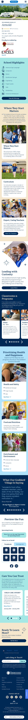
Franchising (19, 687)
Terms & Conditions (18, 709)
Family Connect (20, 682)
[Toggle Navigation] (25, 2)
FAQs (3, 684)
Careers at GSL (20, 678)
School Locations (20, 680)
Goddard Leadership (7, 682)
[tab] (8, 544)
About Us (4, 678)
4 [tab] (15, 341)
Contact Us (19, 684)
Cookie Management (13, 710)
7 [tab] (18, 510)
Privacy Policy (7, 709)
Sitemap (4, 687)
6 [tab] (18, 341)
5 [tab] (16, 341)
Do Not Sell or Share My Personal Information (14, 711)
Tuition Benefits (20, 689)
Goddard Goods (6, 689)
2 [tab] (11, 341)
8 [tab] (20, 510)
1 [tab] (9, 341)
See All (4, 55)
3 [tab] (13, 341)
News (3, 680)
